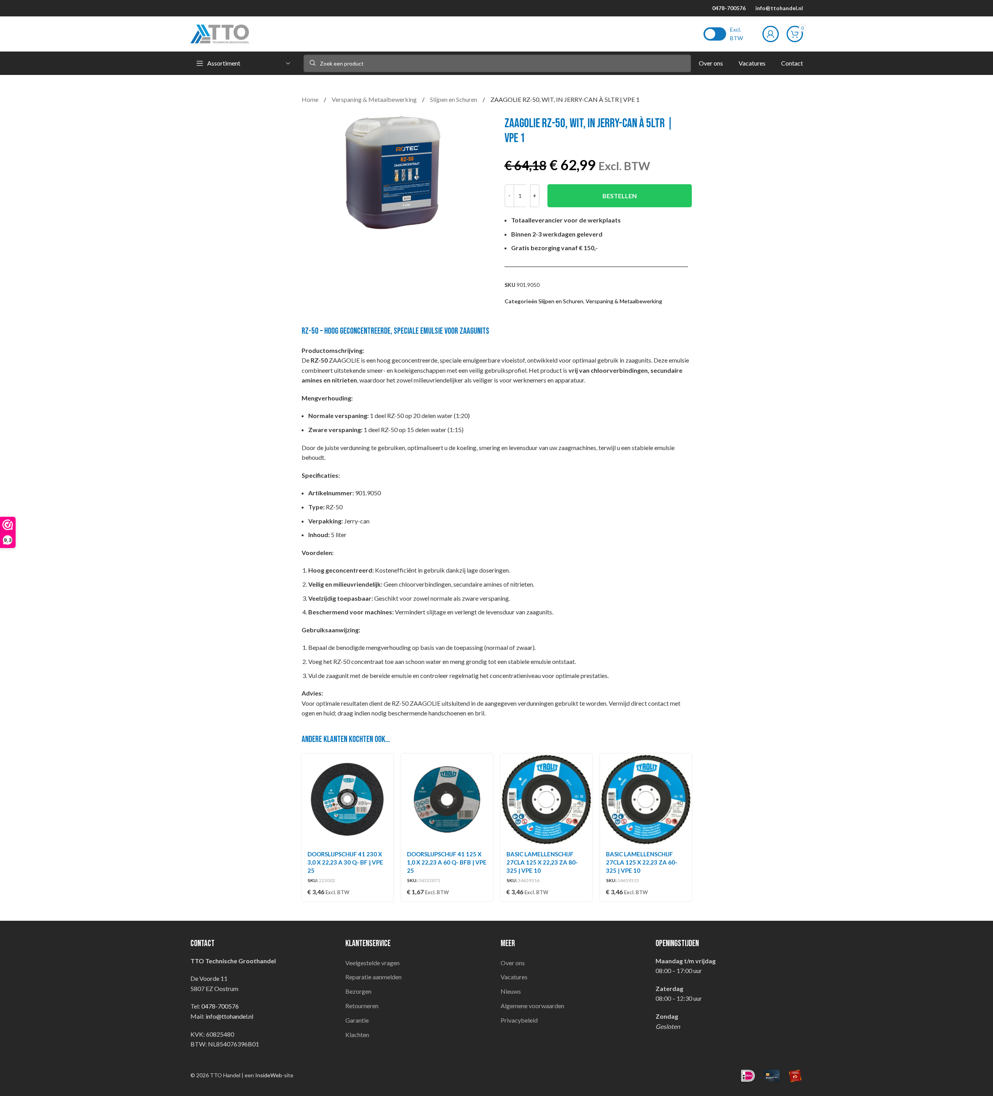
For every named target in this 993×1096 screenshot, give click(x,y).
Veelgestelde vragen (372, 962)
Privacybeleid (519, 1020)
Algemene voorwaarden (532, 1005)
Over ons (513, 962)
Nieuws (511, 991)
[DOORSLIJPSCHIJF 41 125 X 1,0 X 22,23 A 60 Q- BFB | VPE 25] (447, 799)
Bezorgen (358, 991)
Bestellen (619, 195)
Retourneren (361, 1005)
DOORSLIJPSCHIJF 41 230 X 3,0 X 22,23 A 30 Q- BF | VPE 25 (345, 862)
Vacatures (514, 976)
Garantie (357, 1020)
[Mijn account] (771, 34)
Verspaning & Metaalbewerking (375, 99)
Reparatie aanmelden (373, 976)
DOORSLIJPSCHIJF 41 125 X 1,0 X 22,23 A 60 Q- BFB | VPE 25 (447, 862)
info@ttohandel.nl (779, 8)
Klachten (357, 1034)
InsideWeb (268, 1075)
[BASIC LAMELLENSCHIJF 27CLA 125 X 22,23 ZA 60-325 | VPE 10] (646, 799)
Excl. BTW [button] (736, 33)
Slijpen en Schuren (454, 99)
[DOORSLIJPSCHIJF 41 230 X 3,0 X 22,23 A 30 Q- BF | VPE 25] (347, 799)
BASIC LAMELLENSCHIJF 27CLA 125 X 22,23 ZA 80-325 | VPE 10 (542, 862)
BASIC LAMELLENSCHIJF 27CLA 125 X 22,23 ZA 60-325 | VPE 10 (641, 862)
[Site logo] (219, 33)
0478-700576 (729, 8)
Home (311, 99)
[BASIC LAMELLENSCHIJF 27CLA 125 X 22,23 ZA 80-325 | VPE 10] (546, 799)
